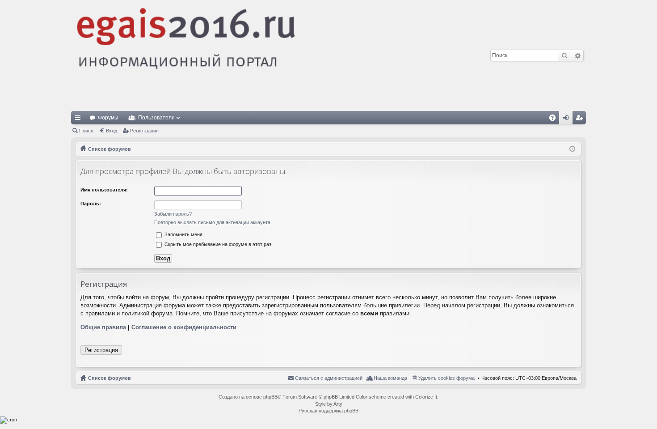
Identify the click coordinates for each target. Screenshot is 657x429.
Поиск (564, 55)
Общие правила (103, 327)
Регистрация (144, 130)
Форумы (108, 118)
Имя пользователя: (104, 189)
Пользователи (156, 118)
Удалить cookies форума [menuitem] (446, 378)
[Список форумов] (254, 55)
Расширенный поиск (577, 55)
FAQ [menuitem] (555, 119)
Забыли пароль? (173, 214)
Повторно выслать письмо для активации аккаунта (212, 222)
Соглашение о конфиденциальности (183, 327)
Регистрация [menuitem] (581, 119)
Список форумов (109, 378)
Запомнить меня (182, 234)
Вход (111, 130)
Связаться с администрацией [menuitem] (328, 378)
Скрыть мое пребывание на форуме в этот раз (217, 244)
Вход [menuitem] (568, 119)
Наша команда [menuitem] (390, 378)
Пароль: (90, 203)
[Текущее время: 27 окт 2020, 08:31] (572, 149)
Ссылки (79, 119)
